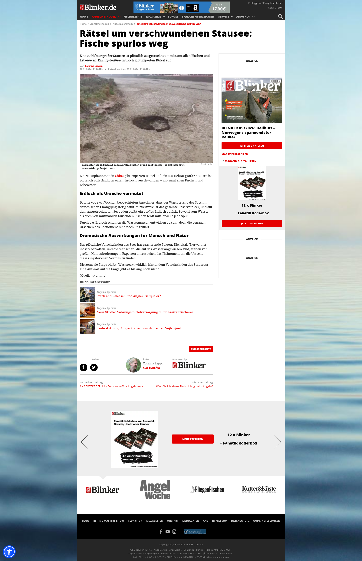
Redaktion (135, 520)
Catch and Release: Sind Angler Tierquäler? (129, 296)
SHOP (149, 557)
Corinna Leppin (153, 363)
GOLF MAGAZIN (184, 553)
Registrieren (275, 7)
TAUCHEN (171, 557)
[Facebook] (162, 531)
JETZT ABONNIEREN (252, 145)
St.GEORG (159, 557)
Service (223, 16)
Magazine (153, 16)
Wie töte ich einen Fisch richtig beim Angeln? (184, 386)
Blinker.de (189, 549)
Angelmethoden (104, 16)
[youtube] (169, 531)
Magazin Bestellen (235, 154)
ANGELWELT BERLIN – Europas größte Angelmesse (111, 386)
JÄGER (198, 553)
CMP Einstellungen (266, 520)
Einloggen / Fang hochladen (265, 3)
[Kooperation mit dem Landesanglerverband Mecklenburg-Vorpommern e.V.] (195, 531)
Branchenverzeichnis (198, 16)
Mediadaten (190, 520)
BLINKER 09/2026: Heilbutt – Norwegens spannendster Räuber (248, 132)
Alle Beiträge (151, 368)
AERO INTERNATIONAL (141, 549)
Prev (84, 441)
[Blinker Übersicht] (189, 365)
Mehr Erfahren (192, 439)
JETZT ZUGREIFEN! (252, 223)
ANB (205, 520)
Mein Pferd (138, 557)
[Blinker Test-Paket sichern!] (181, 7)
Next (277, 441)
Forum (173, 16)
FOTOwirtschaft (204, 557)
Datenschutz (240, 520)
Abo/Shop (243, 16)
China (119, 176)
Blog (85, 520)
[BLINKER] (98, 7)
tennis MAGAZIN (186, 557)
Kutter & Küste (225, 553)
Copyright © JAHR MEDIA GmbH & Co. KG (181, 544)
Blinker (199, 549)
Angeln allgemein (123, 23)
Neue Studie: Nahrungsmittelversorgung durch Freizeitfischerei (145, 312)
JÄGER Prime (209, 553)
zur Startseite (201, 349)
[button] (9, 551)
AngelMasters (160, 549)
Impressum (219, 520)
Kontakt (172, 520)
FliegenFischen (135, 553)
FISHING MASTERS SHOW (108, 520)
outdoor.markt (222, 557)
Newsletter (154, 520)
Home (84, 16)
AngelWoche (175, 549)
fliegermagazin (152, 553)
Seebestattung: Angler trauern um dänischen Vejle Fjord (139, 328)
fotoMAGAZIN (168, 553)
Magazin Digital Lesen (240, 161)
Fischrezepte (132, 16)
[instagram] (175, 531)
